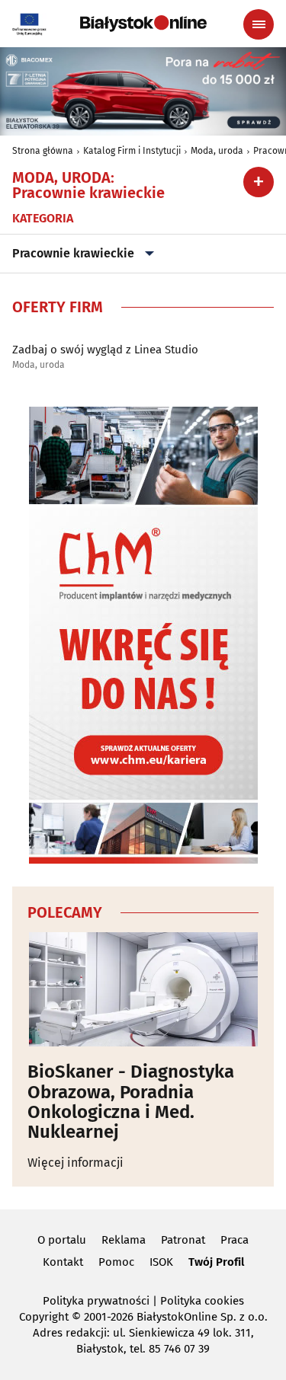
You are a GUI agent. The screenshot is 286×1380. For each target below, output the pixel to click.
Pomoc (116, 1262)
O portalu (61, 1240)
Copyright (44, 1317)
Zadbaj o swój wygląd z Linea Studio (105, 349)
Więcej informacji (75, 1162)
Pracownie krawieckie (73, 253)
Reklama (123, 1240)
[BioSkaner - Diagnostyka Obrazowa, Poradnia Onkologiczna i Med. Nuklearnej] (143, 989)
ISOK (161, 1262)
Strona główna (42, 150)
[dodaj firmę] (258, 182)
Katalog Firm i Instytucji (132, 150)
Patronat (183, 1240)
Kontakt (63, 1262)
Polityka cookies (202, 1301)
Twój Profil (216, 1262)
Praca (234, 1240)
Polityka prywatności (96, 1301)
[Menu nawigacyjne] (258, 24)
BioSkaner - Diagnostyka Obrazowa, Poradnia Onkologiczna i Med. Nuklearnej (130, 1102)
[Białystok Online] (143, 23)
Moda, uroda (217, 150)
